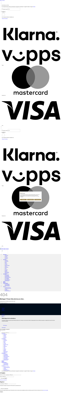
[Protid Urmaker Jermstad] (4, 249)
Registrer (1, 391)
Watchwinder (7, 272)
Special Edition (6, 364)
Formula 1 (6, 257)
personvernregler (45, 390)
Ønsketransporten (8, 290)
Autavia (6, 256)
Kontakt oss (3, 310)
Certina (6, 263)
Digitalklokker (7, 280)
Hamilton (6, 260)
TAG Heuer (5, 254)
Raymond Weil (7, 265)
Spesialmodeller (7, 285)
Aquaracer (6, 255)
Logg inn (6, 378)
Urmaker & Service (8, 287)
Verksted (3, 308)
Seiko (4, 342)
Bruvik (6, 262)
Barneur (6, 271)
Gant (5, 268)
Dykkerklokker (7, 276)
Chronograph (7, 278)
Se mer (34, 6)
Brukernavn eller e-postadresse (6, 374)
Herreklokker (7, 274)
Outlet (4, 281)
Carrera (5, 336)
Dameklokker (7, 275)
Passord (2, 376)
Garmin (6, 264)
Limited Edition (5, 283)
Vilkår (2, 316)
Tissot (6, 266)
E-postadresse (3, 383)
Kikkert (4, 282)
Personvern (3, 315)
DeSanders (6, 267)
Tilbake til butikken (5, 18)
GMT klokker (6, 358)
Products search (5, 9)
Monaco (6, 258)
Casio (4, 347)
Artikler (6, 289)
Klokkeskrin (7, 273)
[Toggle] (5, 353)
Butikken (3, 309)
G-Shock (6, 269)
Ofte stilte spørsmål (8, 288)
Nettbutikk (3, 353)
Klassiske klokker (7, 279)
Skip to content (2, 0)
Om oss (4, 286)
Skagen (6, 270)
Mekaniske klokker (8, 277)
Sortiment (4, 259)
